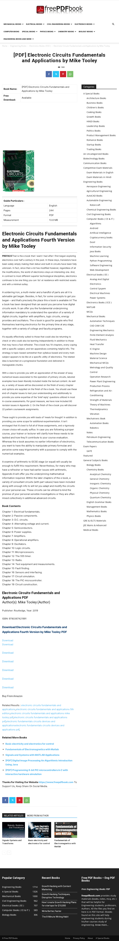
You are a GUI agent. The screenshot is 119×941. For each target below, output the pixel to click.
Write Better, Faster (51, 911)
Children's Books (95, 107)
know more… (101, 924)
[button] (113, 24)
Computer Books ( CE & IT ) (100, 218)
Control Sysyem (98, 288)
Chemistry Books (66, 31)
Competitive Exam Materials (97, 167)
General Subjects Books (95, 460)
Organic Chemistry (99, 488)
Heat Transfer (97, 344)
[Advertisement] (39, 127)
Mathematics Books (97, 511)
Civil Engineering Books (58, 24)
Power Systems (97, 297)
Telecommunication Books (100, 441)
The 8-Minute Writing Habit (55, 916)
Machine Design (98, 353)
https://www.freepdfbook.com (56, 782)
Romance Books (95, 139)
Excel (92, 242)
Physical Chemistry (99, 492)
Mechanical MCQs (99, 362)
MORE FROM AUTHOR (38, 815)
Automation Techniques (102, 321)
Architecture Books (96, 98)
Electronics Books (83, 24)
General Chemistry (99, 478)
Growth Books (94, 116)
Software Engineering (101, 265)
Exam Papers (90, 446)
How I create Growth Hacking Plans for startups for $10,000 (59, 904)
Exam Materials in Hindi (99, 177)
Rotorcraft (95, 204)
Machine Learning (99, 256)
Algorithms (95, 223)
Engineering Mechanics (102, 330)
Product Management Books (101, 135)
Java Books (95, 251)
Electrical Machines (100, 293)
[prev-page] (4, 853)
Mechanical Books (12, 24)
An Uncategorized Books (95, 153)
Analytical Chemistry (100, 474)
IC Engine (95, 348)
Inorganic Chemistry (100, 483)
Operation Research (100, 376)
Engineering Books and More (17, 39)
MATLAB (91, 307)
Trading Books (94, 149)
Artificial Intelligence (100, 232)
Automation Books (99, 423)
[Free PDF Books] (59, 10)
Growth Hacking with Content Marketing (56, 888)
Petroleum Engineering (98, 437)
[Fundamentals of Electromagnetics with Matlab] (65, 830)
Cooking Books (94, 112)
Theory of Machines (100, 404)
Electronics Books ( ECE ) (40, 46)
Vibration (94, 413)
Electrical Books (34, 24)
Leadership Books (96, 126)
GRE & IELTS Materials (94, 520)
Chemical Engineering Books (101, 209)
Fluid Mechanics (98, 339)
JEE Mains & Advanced (94, 525)
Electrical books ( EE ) (97, 274)
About (90, 938)
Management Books (97, 506)
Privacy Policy (79, 938)
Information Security (100, 246)
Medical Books (90, 529)
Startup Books (94, 144)
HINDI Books (93, 121)
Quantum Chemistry (100, 497)
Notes (90, 432)
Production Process (100, 386)
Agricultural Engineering (99, 191)
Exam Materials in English (100, 172)
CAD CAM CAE (97, 325)
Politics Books (94, 130)
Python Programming (101, 260)
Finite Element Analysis (102, 334)
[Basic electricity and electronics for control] (39, 830)
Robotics (94, 427)
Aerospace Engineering (99, 186)
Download (7, 640)
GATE (89, 451)
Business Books (95, 102)
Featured (88, 455)
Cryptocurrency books (101, 237)
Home (4, 46)
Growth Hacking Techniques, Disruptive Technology (56, 896)
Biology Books (86, 31)
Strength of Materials (101, 399)
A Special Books (91, 93)
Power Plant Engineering (102, 381)
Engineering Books (18, 46)
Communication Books (94, 163)
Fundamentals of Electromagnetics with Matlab (65, 843)
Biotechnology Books (94, 158)
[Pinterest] (63, 74)
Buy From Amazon (12, 696)
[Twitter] (56, 74)
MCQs (90, 311)
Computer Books (11, 31)
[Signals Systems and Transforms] (13, 830)
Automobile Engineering (99, 200)
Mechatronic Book (96, 418)
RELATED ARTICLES (13, 815)
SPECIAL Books (28, 31)
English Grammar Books (99, 502)
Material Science (98, 358)
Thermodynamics (99, 409)
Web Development (99, 269)
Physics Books (46, 31)
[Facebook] (49, 74)
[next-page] (9, 853)
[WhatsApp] (70, 74)
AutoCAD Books (94, 195)
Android (94, 228)
